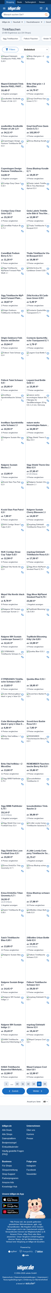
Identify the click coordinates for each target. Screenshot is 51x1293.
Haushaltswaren (33, 22)
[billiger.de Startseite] (14, 8)
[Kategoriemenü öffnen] (4, 8)
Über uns (31, 1130)
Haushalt (16, 22)
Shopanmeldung (10, 1170)
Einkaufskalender (10, 1147)
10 (17, 1084)
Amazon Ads (8, 1182)
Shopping (10, 2)
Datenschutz (7, 1277)
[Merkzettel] (41, 8)
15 (45, 1084)
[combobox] (25, 14)
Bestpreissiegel (9, 1143)
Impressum (42, 1277)
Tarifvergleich (30, 2)
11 (23, 1084)
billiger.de (6, 22)
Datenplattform (9, 1138)
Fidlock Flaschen (31, 39)
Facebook (31, 1170)
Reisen (42, 2)
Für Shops (7, 1166)
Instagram (31, 1166)
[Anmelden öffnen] (46, 8)
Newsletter (31, 1174)
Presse (30, 1138)
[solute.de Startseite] (25, 1284)
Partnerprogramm (10, 1178)
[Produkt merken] (22, 57)
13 (34, 1084)
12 (28, 1084)
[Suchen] (46, 14)
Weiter (36, 1091)
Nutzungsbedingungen (12, 1280)
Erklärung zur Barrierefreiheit (36, 1280)
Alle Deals (7, 1130)
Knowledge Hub (9, 1187)
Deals (19, 2)
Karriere (30, 1134)
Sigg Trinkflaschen (10, 39)
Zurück (15, 1091)
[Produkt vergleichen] (22, 62)
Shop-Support (8, 1174)
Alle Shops (7, 1134)
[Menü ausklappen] (22, 22)
